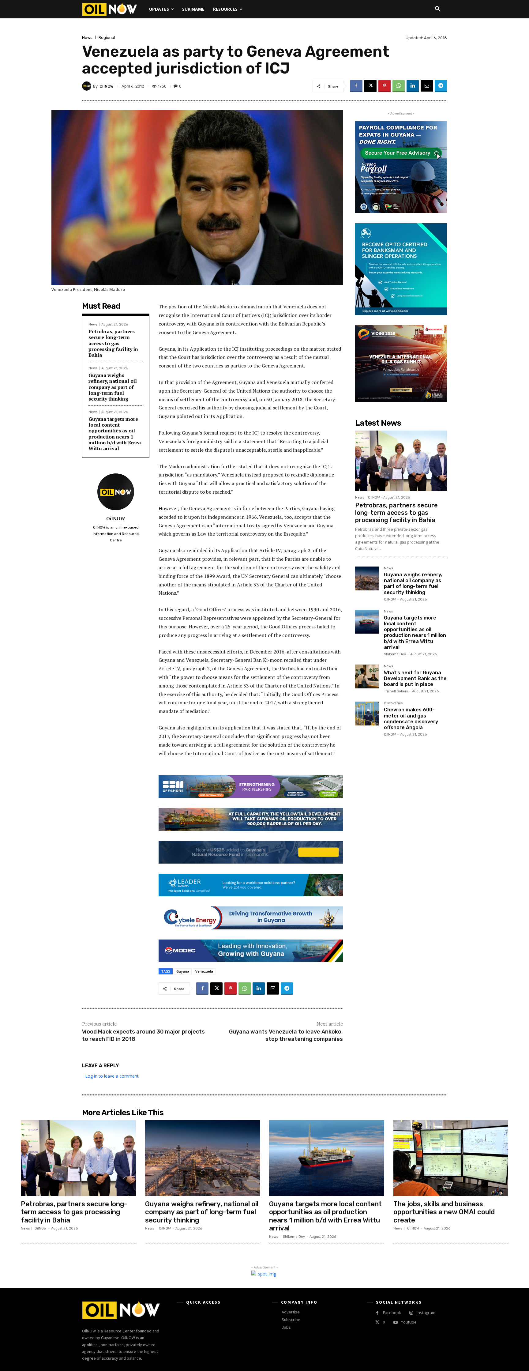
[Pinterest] (384, 86)
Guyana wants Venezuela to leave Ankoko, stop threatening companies (286, 1035)
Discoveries (393, 703)
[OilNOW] (87, 86)
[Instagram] (411, 1313)
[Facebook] (356, 86)
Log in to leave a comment (112, 1076)
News (87, 38)
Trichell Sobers (396, 691)
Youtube (409, 1322)
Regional (107, 38)
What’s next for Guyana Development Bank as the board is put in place (415, 678)
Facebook (392, 1312)
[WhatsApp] (398, 86)
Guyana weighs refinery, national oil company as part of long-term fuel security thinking (112, 387)
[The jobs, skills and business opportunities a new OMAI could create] (450, 1158)
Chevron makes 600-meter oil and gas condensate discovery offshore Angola (411, 718)
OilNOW (106, 86)
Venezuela (204, 971)
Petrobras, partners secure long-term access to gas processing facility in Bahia (113, 343)
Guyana (182, 971)
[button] (438, 9)
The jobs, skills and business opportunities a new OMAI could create (444, 1212)
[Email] (427, 86)
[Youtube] (395, 1322)
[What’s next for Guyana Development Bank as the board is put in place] (367, 676)
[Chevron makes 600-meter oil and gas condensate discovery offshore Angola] (367, 713)
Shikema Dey (395, 654)
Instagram (426, 1312)
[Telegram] (441, 86)
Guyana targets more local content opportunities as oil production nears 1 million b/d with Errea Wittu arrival (114, 434)
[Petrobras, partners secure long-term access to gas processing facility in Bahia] (401, 461)
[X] (370, 86)
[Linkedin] (413, 86)
